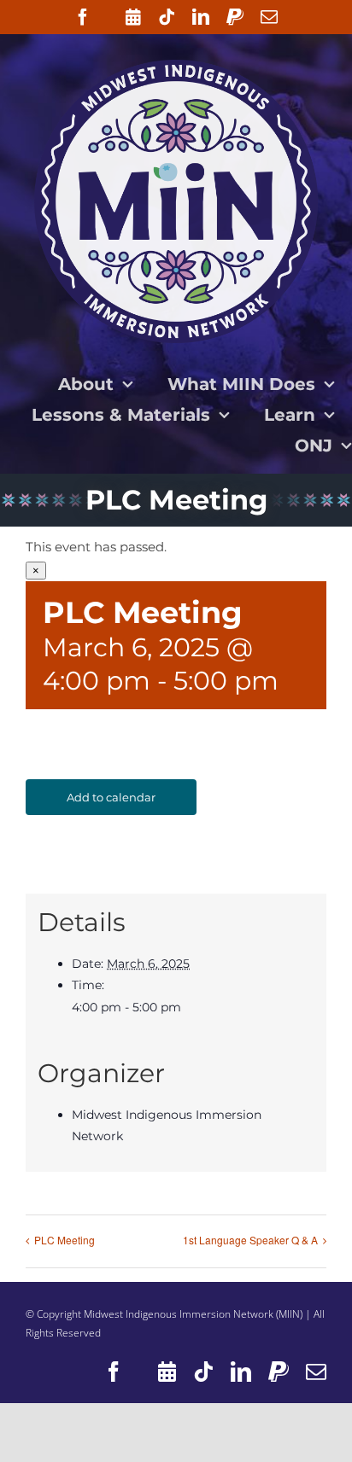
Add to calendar (111, 797)
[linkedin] (200, 17)
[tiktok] (166, 17)
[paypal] (234, 17)
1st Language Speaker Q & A (250, 1239)
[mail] (269, 17)
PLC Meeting (64, 1239)
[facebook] (82, 17)
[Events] (133, 17)
